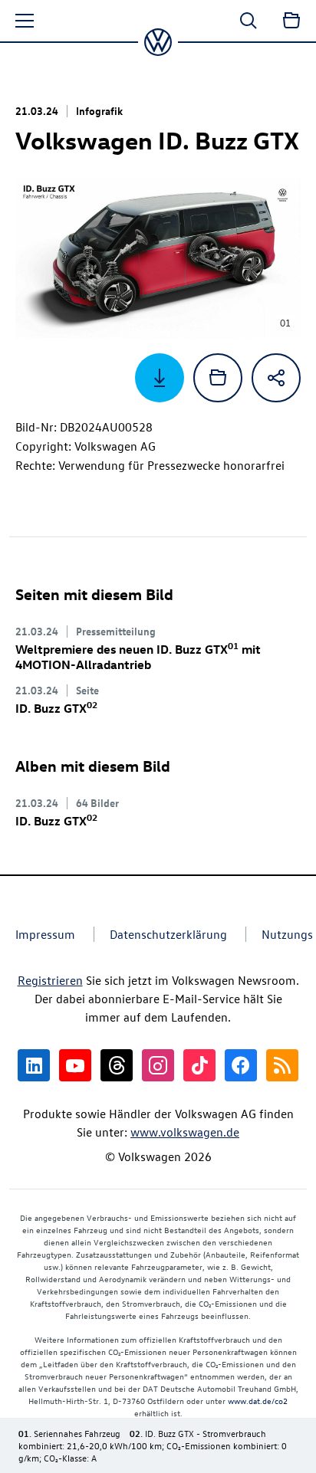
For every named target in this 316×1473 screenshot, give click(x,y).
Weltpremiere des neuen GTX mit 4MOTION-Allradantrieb (138, 656)
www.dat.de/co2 (258, 1400)
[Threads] (116, 1065)
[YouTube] (75, 1065)
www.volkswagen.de (184, 1132)
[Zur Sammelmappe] (291, 20)
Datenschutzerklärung (168, 934)
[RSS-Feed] (282, 1065)
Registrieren (50, 980)
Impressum (45, 934)
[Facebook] (241, 1065)
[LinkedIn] (34, 1065)
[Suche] (248, 20)
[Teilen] (276, 377)
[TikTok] (199, 1065)
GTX (56, 708)
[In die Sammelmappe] (217, 377)
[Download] (159, 377)
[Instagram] (158, 1065)
